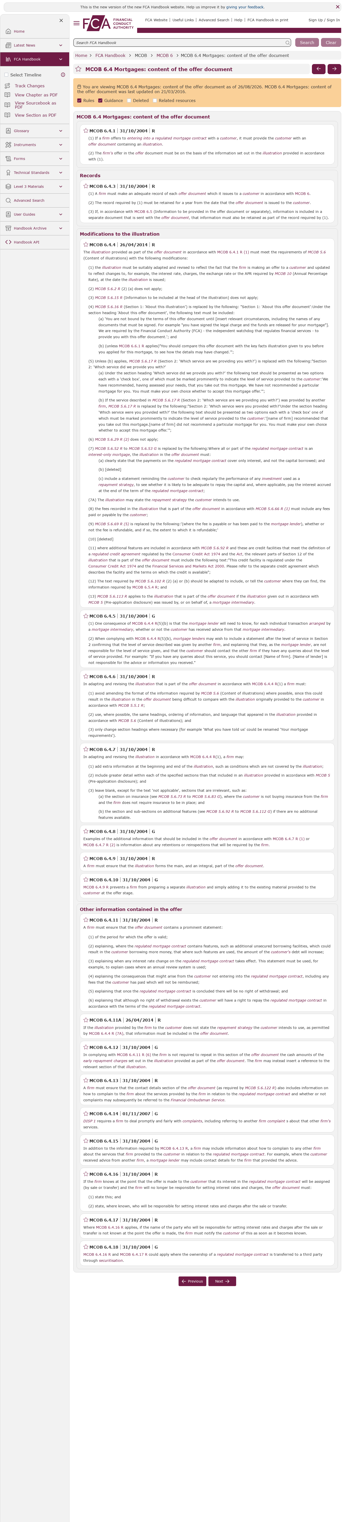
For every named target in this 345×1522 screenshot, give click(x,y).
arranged (317, 623)
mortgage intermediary (233, 602)
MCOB (141, 55)
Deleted (141, 100)
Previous (195, 1281)
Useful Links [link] (183, 20)
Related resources (177, 100)
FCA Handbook (110, 55)
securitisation (111, 1260)
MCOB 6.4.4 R (144, 623)
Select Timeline (25, 74)
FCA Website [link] (156, 20)
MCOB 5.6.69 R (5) (112, 524)
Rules (88, 100)
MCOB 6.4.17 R (133, 1254)
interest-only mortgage (109, 454)
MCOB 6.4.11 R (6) (134, 1054)
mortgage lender (286, 524)
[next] (334, 69)
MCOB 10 (283, 273)
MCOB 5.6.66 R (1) (273, 508)
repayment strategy (116, 484)
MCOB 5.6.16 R (108, 307)
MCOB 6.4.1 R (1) (233, 252)
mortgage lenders (189, 638)
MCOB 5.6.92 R (215, 548)
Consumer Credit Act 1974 (196, 554)
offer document (102, 144)
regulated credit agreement (116, 554)
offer (139, 153)
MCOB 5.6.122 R (260, 1088)
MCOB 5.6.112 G (255, 811)
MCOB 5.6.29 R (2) (112, 439)
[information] (63, 75)
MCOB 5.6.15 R (108, 297)
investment (272, 478)
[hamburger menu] (76, 23)
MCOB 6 (164, 55)
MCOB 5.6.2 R (107, 289)
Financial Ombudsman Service (197, 1100)
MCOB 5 (95, 602)
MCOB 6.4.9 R (96, 887)
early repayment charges (105, 1061)
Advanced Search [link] (214, 20)
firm (106, 138)
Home (81, 55)
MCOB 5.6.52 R (108, 448)
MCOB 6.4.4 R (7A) (106, 1033)
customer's (280, 952)
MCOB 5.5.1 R (130, 705)
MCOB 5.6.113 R (112, 596)
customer (228, 138)
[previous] (319, 69)
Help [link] (238, 20)
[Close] (338, 7)
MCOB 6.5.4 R (145, 587)
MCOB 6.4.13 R (174, 1148)
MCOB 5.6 (317, 252)
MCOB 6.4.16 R (110, 1227)
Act (239, 554)
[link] (108, 23)
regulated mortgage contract (277, 448)
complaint (276, 1121)
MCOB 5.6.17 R (143, 361)
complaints (192, 1121)
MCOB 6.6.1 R (131, 346)
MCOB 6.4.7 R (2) (99, 845)
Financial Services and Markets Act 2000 (188, 566)
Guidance (113, 100)
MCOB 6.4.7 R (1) (289, 839)
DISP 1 (89, 1121)
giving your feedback (244, 7)
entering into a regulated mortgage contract (167, 138)
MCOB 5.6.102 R (150, 581)
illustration (152, 144)
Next (219, 1281)
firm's (108, 153)
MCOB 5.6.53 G (143, 448)
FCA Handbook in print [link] (268, 20)
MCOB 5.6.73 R (172, 796)
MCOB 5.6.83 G (206, 796)
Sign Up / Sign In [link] (324, 20)
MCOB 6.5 (143, 211)
